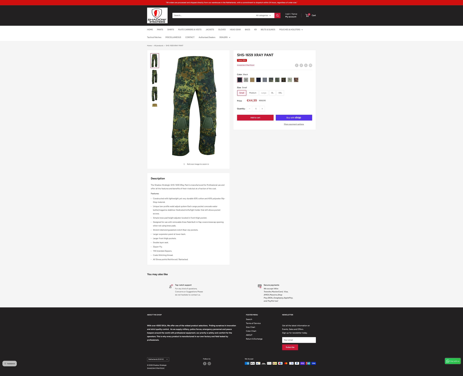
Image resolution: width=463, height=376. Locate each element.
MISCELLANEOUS (173, 37)
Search (249, 319)
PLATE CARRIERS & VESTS (189, 29)
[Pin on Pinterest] (301, 65)
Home (149, 46)
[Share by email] (310, 65)
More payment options (294, 124)
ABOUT (249, 335)
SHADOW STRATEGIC (156, 368)
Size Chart (250, 327)
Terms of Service (253, 323)
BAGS (247, 29)
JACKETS (210, 29)
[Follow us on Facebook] (204, 363)
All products (158, 46)
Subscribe (290, 347)
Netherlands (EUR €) (156, 359)
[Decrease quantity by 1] (249, 108)
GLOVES (222, 29)
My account (290, 16)
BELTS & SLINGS (268, 29)
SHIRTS (170, 29)
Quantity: (241, 108)
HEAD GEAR (235, 29)
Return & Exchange (254, 339)
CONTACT (189, 37)
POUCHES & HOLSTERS (289, 29)
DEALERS (223, 37)
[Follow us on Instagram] (209, 363)
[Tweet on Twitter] (306, 65)
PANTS (160, 29)
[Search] (277, 15)
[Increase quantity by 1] (262, 108)
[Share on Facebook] (296, 65)
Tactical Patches (154, 37)
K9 (255, 29)
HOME (150, 29)
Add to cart (255, 117)
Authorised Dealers (207, 37)
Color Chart (251, 331)
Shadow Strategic (246, 65)
